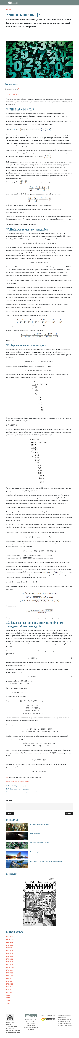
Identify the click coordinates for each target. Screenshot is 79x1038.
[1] (7, 777)
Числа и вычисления (14, 806)
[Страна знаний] (13, 2)
